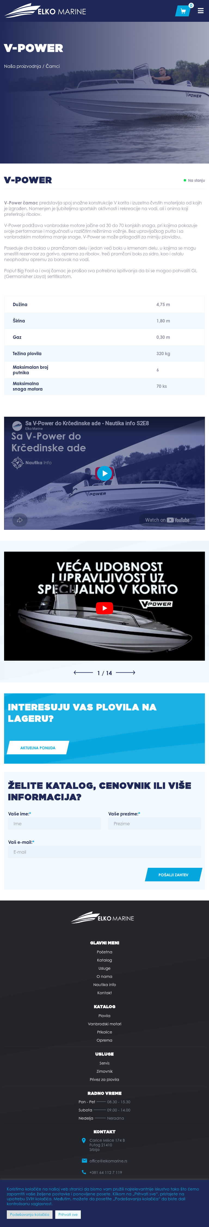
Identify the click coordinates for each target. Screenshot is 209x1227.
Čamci (53, 66)
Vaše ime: (19, 814)
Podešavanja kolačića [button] (29, 1214)
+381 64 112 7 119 (106, 1172)
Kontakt (104, 992)
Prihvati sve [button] (68, 1214)
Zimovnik (105, 1071)
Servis (104, 1063)
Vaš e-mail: (21, 842)
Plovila (104, 1015)
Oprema (104, 1040)
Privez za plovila (104, 1079)
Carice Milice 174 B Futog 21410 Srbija (107, 1145)
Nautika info (104, 984)
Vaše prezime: (124, 814)
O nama (104, 976)
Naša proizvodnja (22, 66)
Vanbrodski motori (104, 1024)
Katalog (104, 960)
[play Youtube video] (104, 608)
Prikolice (104, 1032)
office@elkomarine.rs (108, 1161)
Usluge (104, 968)
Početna (104, 952)
